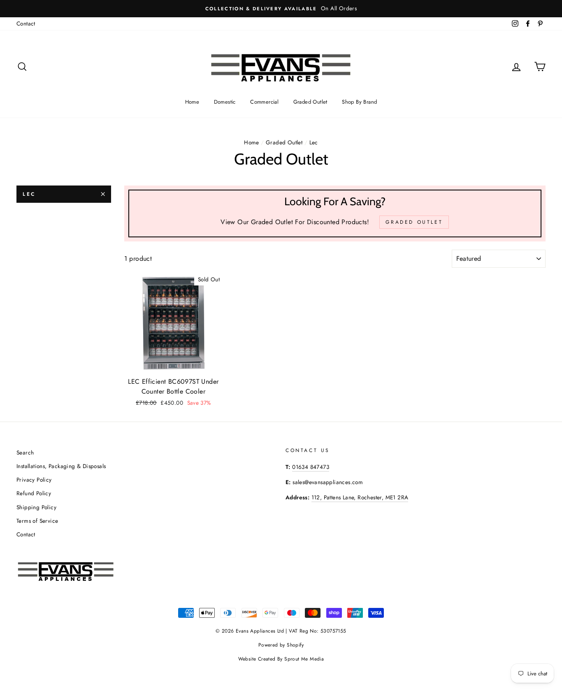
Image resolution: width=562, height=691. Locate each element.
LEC (29, 194)
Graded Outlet (310, 102)
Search (25, 452)
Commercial (264, 102)
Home (192, 102)
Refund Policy (33, 493)
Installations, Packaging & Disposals (61, 466)
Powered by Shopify (281, 645)
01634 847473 (310, 467)
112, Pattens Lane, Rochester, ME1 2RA (360, 497)
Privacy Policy (34, 479)
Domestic (225, 102)
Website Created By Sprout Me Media (281, 659)
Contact (25, 23)
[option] (281, 8)
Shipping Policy (36, 507)
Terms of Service (37, 521)
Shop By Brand (359, 102)
